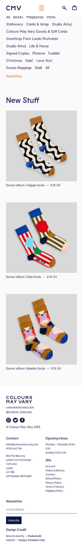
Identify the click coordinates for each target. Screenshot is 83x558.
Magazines (35, 17)
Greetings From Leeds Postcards (32, 38)
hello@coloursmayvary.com (22, 444)
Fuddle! (54, 53)
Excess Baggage (19, 67)
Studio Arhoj (62, 24)
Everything (14, 76)
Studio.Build (34, 536)
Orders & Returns (55, 470)
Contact (50, 474)
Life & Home (39, 46)
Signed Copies (17, 53)
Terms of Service (55, 486)
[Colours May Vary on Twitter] (16, 421)
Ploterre (38, 53)
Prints (51, 17)
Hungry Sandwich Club (32, 540)
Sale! (29, 60)
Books (18, 17)
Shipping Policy (54, 490)
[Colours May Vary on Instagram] (9, 421)
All (8, 17)
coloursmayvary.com (20, 407)
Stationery (14, 24)
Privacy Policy (54, 482)
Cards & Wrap (37, 24)
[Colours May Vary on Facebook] (23, 421)
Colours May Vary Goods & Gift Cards (36, 31)
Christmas (14, 60)
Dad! (38, 67)
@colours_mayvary (19, 412)
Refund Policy (53, 478)
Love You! (44, 60)
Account (50, 466)
